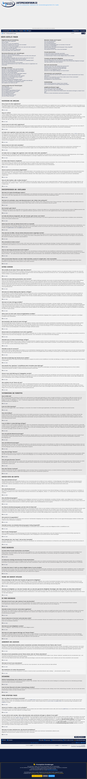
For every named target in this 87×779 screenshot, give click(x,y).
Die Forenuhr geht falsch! (7, 56)
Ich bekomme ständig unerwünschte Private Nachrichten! (56, 54)
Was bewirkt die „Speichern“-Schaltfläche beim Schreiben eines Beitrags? (17, 80)
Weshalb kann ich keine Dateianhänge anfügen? (12, 77)
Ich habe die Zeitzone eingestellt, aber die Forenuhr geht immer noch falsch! (18, 58)
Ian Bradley (83, 745)
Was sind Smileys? (6, 89)
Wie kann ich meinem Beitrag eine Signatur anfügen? (13, 71)
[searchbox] (76, 33)
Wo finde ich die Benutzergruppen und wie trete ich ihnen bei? (57, 44)
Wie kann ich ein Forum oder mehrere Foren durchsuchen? (56, 66)
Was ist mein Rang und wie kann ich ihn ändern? (12, 62)
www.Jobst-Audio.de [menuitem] (34, 742)
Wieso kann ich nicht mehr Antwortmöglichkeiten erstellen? (14, 73)
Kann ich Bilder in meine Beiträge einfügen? (11, 90)
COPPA (75, 133)
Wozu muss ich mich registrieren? (9, 41)
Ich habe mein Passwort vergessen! (9, 48)
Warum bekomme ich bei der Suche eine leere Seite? (55, 68)
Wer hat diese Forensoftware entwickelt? (52, 88)
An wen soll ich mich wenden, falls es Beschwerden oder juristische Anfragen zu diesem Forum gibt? (64, 91)
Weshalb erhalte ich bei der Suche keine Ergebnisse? (55, 67)
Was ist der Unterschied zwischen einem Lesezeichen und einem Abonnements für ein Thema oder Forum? (64, 75)
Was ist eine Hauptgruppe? (50, 48)
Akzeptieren (51, 776)
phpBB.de (20, 227)
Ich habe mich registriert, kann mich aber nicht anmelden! (14, 44)
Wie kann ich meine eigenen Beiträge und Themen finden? (56, 70)
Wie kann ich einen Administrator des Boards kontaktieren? (56, 93)
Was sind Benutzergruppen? (50, 43)
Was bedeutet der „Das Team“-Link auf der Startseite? (55, 49)
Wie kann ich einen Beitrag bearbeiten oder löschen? (13, 70)
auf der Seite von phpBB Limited (54, 701)
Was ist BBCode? (5, 86)
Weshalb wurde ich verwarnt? (8, 78)
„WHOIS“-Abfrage (19, 718)
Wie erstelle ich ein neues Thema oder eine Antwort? (13, 68)
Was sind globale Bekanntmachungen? (10, 91)
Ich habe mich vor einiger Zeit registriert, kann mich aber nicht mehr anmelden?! (19, 47)
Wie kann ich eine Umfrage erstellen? (9, 72)
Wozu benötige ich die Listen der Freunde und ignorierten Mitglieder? (58, 59)
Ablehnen (45, 776)
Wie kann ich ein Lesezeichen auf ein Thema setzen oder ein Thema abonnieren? (61, 77)
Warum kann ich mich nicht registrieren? (10, 43)
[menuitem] (5, 31)
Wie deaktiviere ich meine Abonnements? (53, 79)
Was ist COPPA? (5, 42)
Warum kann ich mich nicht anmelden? (10, 45)
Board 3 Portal (64, 745)
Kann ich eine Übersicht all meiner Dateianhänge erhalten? (56, 84)
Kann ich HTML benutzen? (7, 88)
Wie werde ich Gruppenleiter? (50, 45)
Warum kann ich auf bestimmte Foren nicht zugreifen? (13, 75)
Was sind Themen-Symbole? (8, 96)
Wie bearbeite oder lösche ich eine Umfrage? (11, 74)
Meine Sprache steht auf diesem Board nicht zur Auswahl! (14, 59)
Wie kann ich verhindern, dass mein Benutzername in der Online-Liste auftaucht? (19, 55)
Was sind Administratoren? (50, 41)
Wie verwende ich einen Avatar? (8, 61)
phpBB (31, 745)
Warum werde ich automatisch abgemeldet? (11, 49)
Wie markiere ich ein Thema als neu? (9, 82)
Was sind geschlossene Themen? (9, 94)
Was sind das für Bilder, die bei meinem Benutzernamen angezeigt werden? (18, 60)
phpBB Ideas (65, 708)
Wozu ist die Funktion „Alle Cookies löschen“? (11, 50)
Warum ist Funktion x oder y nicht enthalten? (53, 89)
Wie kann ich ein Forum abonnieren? (52, 78)
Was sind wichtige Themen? (8, 93)
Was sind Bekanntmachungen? (8, 92)
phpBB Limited (11, 227)
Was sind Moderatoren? (49, 42)
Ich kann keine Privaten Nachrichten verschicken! (54, 53)
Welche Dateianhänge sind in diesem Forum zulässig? (55, 83)
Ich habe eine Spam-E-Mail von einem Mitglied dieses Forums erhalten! (59, 55)
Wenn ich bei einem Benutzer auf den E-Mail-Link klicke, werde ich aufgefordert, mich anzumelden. (19, 64)
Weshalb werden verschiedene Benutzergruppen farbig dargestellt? (58, 47)
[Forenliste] (8, 4)
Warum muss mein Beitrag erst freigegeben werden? (13, 81)
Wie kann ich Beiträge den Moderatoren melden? (12, 79)
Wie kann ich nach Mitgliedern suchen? (52, 69)
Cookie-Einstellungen (37, 776)
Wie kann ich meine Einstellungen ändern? (11, 54)
